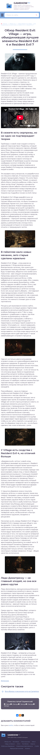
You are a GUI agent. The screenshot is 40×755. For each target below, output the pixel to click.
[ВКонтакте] (17, 715)
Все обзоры (16, 741)
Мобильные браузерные (7, 746)
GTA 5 (18, 744)
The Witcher (25, 744)
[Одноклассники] (20, 715)
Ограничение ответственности (24, 746)
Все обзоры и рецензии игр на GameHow (22, 691)
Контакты (27, 748)
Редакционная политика (16, 748)
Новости (32, 744)
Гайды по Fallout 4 (10, 744)
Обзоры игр (7, 741)
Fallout (34, 741)
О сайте (37, 746)
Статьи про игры (25, 741)
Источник (5, 681)
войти (11, 725)
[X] (23, 715)
